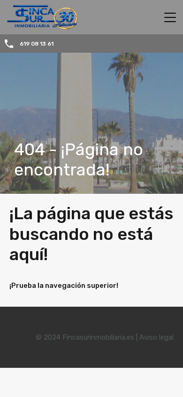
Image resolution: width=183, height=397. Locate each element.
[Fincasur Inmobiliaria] (38, 25)
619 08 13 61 (36, 43)
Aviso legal (156, 337)
